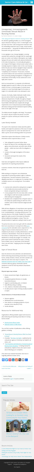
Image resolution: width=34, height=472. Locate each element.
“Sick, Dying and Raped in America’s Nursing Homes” (16, 38)
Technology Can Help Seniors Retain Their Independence (17, 456)
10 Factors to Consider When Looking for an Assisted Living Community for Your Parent (17, 415)
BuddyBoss (23, 464)
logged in (12, 378)
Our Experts (17, 467)
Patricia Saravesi (7, 36)
